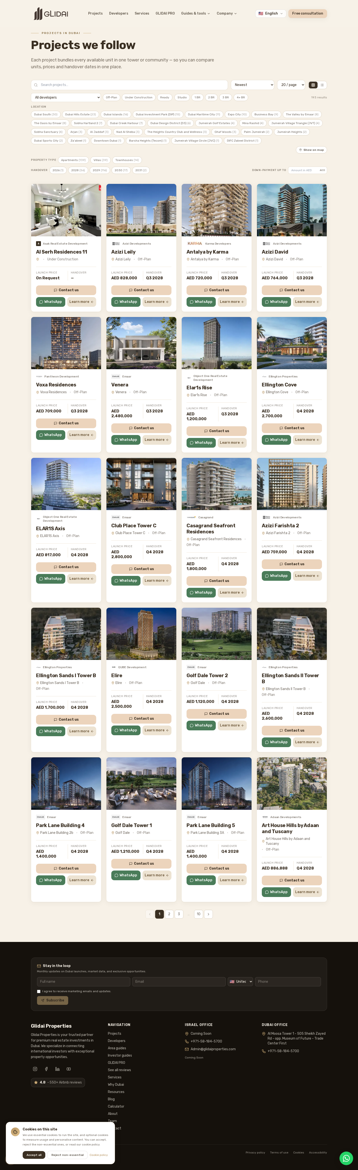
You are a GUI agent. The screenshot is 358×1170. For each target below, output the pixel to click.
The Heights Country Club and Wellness (177, 132)
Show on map (313, 150)
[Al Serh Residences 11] (66, 210)
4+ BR (241, 97)
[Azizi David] (292, 210)
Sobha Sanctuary (48, 132)
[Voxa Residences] (66, 343)
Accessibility (318, 1152)
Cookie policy (99, 1155)
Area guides (117, 1048)
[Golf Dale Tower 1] (141, 783)
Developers (118, 13)
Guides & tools (193, 13)
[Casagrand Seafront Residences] (217, 484)
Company (225, 13)
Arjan (76, 132)
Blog (111, 1099)
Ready (164, 97)
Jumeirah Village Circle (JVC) (196, 140)
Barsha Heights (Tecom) (148, 140)
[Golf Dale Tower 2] (217, 634)
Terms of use (279, 1152)
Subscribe (55, 1000)
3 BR (225, 97)
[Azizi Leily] (141, 210)
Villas (101, 160)
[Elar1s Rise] (217, 343)
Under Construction (138, 97)
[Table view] (322, 85)
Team (112, 1121)
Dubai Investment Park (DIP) (158, 114)
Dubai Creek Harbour (126, 123)
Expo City (237, 114)
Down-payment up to (269, 170)
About (113, 1114)
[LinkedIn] (57, 1069)
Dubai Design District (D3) (171, 123)
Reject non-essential (67, 1155)
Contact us (69, 290)
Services (142, 13)
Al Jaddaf (99, 132)
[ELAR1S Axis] (66, 484)
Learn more (79, 302)
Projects (95, 13)
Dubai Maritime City (204, 114)
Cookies (298, 1152)
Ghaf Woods (225, 132)
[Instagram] (35, 1069)
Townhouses (127, 160)
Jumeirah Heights (292, 132)
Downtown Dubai (107, 140)
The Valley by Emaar (302, 114)
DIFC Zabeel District (242, 140)
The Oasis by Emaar (50, 123)
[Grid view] (313, 85)
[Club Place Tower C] (141, 484)
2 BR (211, 97)
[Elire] (141, 634)
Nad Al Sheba (128, 132)
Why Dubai (116, 1085)
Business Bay (266, 114)
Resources (116, 1092)
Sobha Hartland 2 (88, 123)
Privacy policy (255, 1152)
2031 (141, 170)
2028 (78, 170)
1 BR (197, 97)
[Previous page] (149, 914)
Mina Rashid (253, 123)
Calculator (116, 1106)
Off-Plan (111, 97)
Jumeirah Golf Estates (216, 123)
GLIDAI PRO (165, 13)
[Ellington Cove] (292, 343)
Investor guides (120, 1055)
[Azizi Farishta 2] (292, 484)
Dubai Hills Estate (80, 114)
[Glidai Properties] (50, 14)
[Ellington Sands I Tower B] (66, 634)
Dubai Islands (116, 114)
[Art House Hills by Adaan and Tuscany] (292, 783)
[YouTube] (69, 1069)
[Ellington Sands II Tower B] (292, 634)
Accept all (34, 1155)
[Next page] (208, 914)
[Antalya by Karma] (217, 210)
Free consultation (307, 13)
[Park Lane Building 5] (217, 783)
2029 (100, 170)
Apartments (73, 160)
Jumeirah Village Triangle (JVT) (295, 123)
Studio (182, 97)
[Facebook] (46, 1069)
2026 (58, 170)
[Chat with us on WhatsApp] (346, 1158)
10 (198, 914)
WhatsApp (53, 302)
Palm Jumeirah (256, 132)
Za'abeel (78, 140)
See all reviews (119, 1070)
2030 (121, 170)
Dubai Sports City (48, 140)
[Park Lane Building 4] (66, 783)
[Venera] (141, 343)
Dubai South (45, 114)
